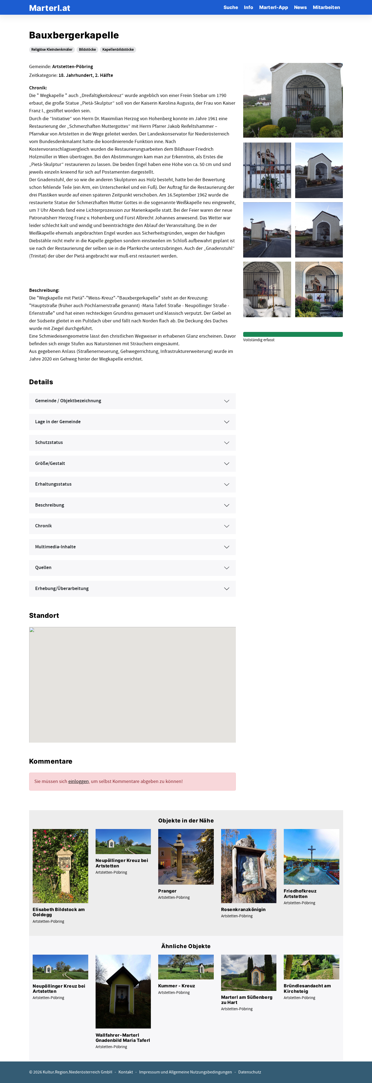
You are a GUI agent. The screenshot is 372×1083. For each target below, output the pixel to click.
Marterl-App (273, 7)
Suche (231, 7)
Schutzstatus (49, 442)
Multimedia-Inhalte (55, 547)
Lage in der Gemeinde (58, 422)
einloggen (78, 781)
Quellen (43, 567)
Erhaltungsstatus (53, 484)
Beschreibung (49, 505)
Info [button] (248, 7)
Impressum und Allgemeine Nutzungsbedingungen (185, 1072)
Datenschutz (249, 1072)
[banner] (50, 7)
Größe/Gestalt (50, 463)
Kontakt (125, 1072)
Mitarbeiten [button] (326, 7)
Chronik (43, 526)
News (300, 7)
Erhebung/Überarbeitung (62, 588)
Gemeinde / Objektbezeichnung (68, 401)
